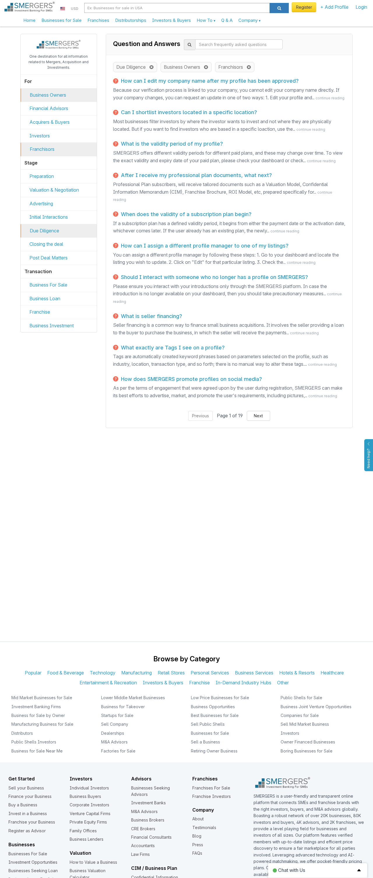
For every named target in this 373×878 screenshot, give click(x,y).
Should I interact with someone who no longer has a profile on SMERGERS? (213, 277)
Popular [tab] (33, 673)
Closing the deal (46, 244)
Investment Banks (148, 802)
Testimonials (204, 827)
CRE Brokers (143, 828)
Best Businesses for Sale (215, 715)
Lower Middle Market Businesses (133, 697)
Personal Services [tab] (210, 673)
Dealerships (112, 733)
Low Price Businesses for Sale (220, 697)
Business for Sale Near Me (37, 750)
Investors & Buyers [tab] (163, 683)
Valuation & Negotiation (54, 190)
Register (304, 7)
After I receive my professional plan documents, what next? (195, 175)
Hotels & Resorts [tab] (297, 673)
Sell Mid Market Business (305, 724)
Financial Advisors (48, 108)
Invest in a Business (27, 813)
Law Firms (140, 854)
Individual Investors (89, 787)
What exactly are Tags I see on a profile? (172, 348)
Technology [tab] (102, 673)
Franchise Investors (211, 796)
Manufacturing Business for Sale (42, 724)
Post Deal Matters (48, 258)
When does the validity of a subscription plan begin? (185, 214)
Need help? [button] (368, 458)
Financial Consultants (151, 837)
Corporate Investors (89, 804)
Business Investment (51, 325)
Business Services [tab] (254, 673)
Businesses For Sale (27, 853)
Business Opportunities (213, 706)
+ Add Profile (334, 7)
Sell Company (114, 724)
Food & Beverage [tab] (65, 673)
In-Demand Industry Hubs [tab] (243, 683)
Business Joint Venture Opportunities (316, 706)
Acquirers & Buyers (49, 122)
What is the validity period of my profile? (171, 144)
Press (197, 844)
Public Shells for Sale (301, 697)
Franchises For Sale (211, 787)
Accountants (143, 845)
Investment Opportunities (32, 862)
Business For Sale (48, 285)
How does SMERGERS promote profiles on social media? (190, 379)
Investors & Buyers (171, 20)
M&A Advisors (114, 741)
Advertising (41, 203)
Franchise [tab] (199, 683)
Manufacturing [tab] (136, 673)
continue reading (330, 98)
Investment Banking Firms (36, 706)
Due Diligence (44, 231)
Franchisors (42, 149)
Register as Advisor (27, 830)
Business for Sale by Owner (38, 715)
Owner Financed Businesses (308, 741)
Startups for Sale (117, 715)
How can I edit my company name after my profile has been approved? (209, 81)
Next (258, 415)
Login (361, 7)
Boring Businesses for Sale (306, 750)
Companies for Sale (300, 715)
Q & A (227, 20)
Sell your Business (26, 787)
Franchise (39, 312)
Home (29, 20)
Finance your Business (30, 796)
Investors (39, 136)
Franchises (98, 20)
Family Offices (83, 830)
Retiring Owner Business (214, 750)
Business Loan (44, 298)
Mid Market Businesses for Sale (41, 697)
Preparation (41, 176)
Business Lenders (86, 839)
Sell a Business (205, 741)
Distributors (22, 733)
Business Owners (48, 95)
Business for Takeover (123, 706)
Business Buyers (85, 796)
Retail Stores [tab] (171, 673)
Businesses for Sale (61, 20)
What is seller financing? (150, 316)
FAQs (197, 853)
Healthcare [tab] (332, 673)
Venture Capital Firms (90, 813)
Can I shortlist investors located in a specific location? (188, 112)
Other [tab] (283, 683)
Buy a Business (22, 804)
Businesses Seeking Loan (33, 870)
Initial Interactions (48, 217)
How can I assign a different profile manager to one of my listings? (203, 246)
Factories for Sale (118, 750)
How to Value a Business (93, 862)
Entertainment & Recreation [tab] (108, 683)
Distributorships (130, 20)
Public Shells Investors (33, 741)
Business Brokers (147, 819)
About (198, 818)
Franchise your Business (31, 821)
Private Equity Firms (88, 821)
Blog (196, 835)
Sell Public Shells (208, 724)
